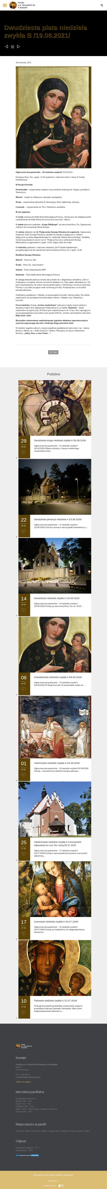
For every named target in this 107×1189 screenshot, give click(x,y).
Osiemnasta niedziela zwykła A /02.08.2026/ (57, 763)
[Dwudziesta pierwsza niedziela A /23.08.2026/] (54, 487)
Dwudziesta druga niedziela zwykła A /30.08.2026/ (60, 440)
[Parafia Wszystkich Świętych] (54, 5)
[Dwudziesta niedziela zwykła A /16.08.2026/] (54, 566)
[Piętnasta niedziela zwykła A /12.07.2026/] (54, 968)
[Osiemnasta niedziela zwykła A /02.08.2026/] (54, 727)
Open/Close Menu (5, 5)
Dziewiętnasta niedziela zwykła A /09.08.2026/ (58, 677)
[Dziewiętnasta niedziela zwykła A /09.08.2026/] (54, 645)
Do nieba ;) (52, 1181)
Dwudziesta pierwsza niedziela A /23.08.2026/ (58, 519)
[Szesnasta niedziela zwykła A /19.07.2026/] (54, 889)
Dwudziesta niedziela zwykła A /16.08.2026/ (56, 598)
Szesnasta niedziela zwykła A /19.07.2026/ (56, 921)
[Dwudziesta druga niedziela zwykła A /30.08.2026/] (54, 408)
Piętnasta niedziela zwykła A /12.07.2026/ (55, 1000)
